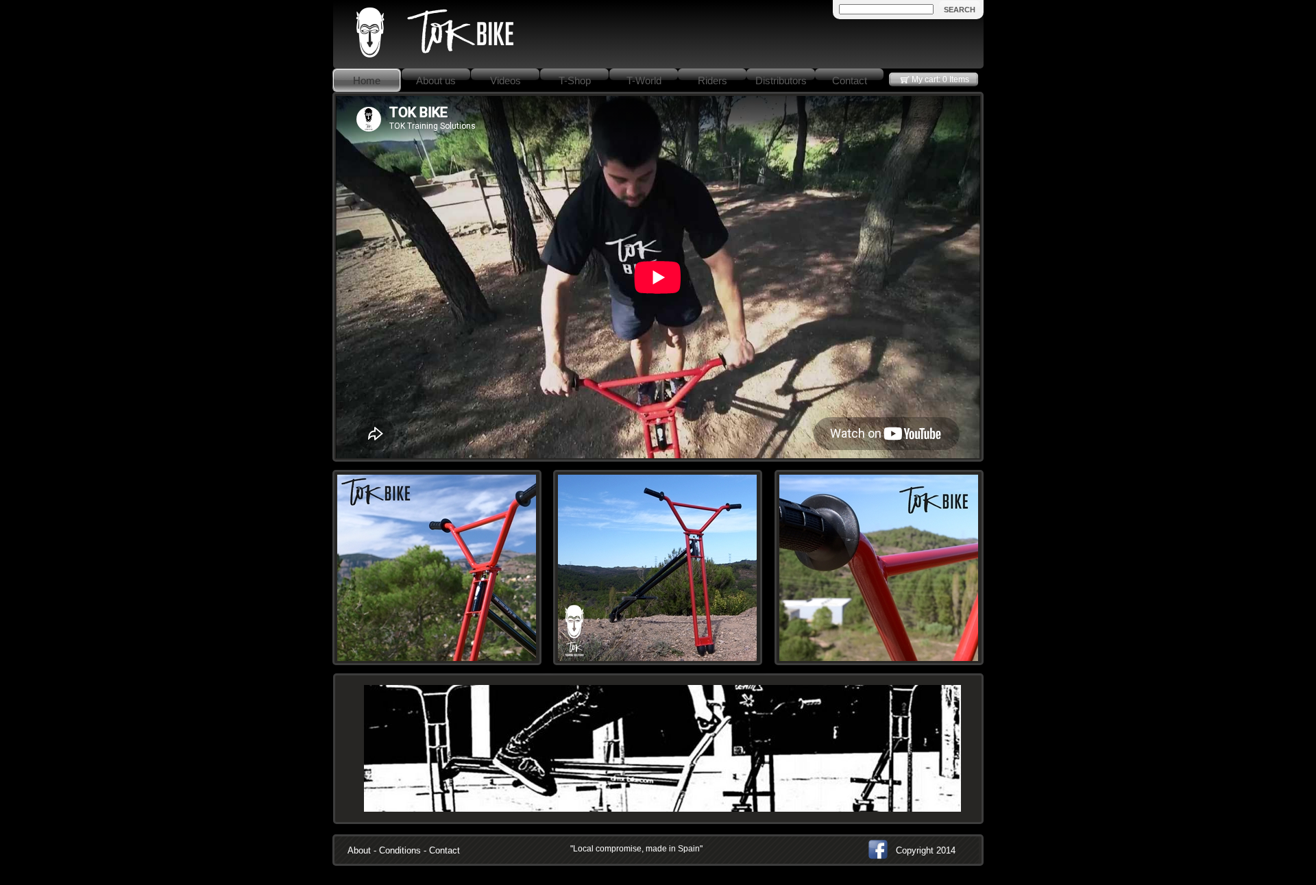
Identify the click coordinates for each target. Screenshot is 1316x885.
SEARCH (959, 9)
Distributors (781, 80)
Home (366, 80)
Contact (849, 80)
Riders (712, 80)
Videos (505, 80)
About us (436, 80)
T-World (643, 80)
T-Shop (575, 80)
